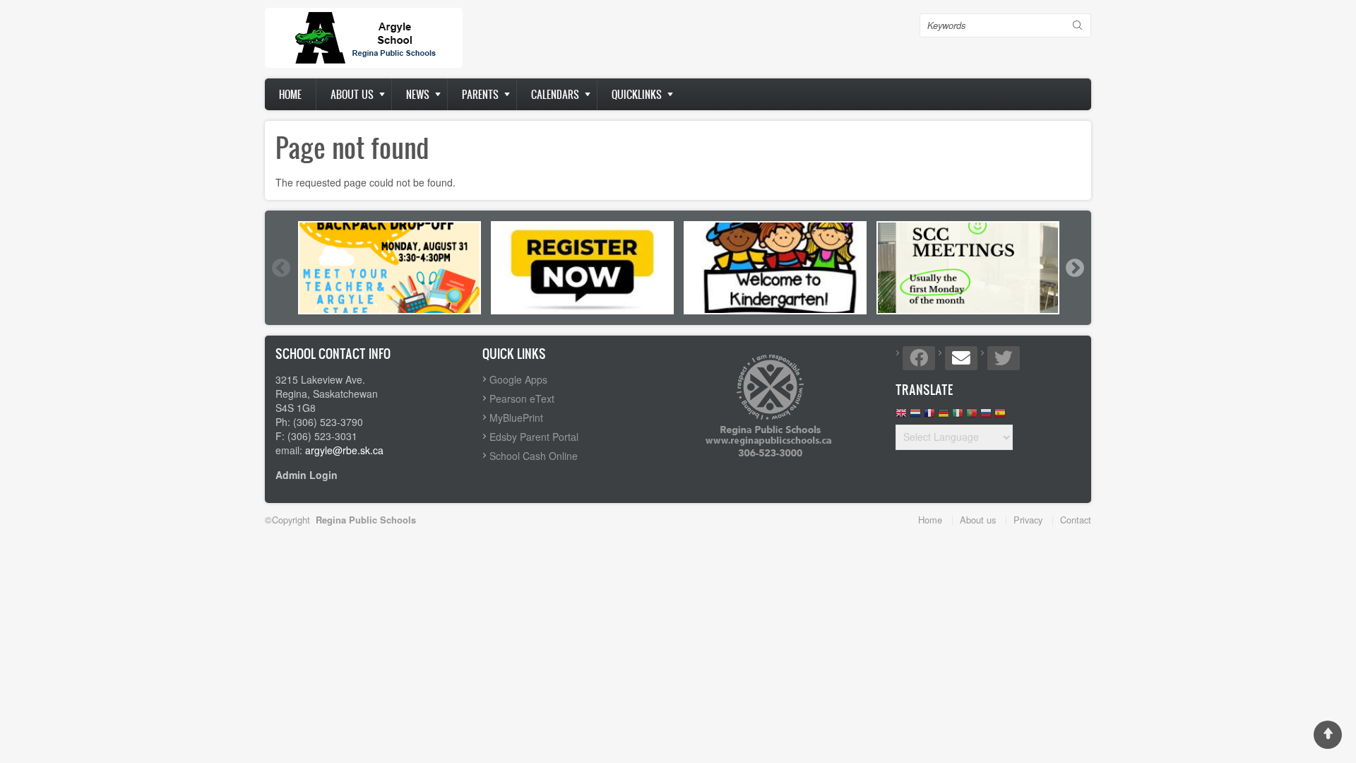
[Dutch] (915, 416)
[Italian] (957, 416)
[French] (929, 416)
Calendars (555, 94)
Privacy (1027, 519)
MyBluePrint (516, 417)
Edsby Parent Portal (533, 437)
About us (352, 94)
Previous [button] (280, 268)
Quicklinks (637, 94)
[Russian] (986, 416)
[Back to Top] (1328, 735)
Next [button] (1074, 268)
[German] (943, 416)
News (417, 94)
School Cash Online (533, 456)
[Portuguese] (971, 416)
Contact (1075, 519)
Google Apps (518, 379)
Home (290, 94)
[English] (901, 416)
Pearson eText (521, 398)
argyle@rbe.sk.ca (344, 450)
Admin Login (306, 475)
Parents (480, 94)
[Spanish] (1000, 416)
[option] (389, 267)
